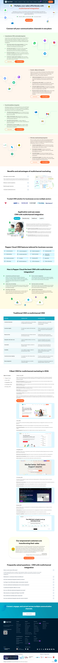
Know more (9, 61)
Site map (53, 661)
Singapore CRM (18, 624)
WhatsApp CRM (27, 623)
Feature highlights (36, 623)
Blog (34, 624)
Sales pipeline (27, 627)
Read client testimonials (29, 558)
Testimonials (18, 631)
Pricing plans (35, 638)
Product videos (36, 627)
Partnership (44, 627)
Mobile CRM (26, 628)
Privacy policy (18, 628)
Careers (28, 1)
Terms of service (18, 632)
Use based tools (27, 642)
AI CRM (26, 624)
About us (17, 623)
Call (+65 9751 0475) (46, 623)
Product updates (36, 631)
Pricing (31, 1)
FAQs (34, 632)
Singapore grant (36, 628)
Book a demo (29, 20)
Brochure (35, 633)
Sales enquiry (44, 624)
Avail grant (35, 639)
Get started (29, 614)
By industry (26, 639)
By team (26, 638)
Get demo (50, 1)
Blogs (24, 1)
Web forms (26, 631)
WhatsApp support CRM (28, 633)
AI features (27, 643)
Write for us (44, 628)
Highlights (39, 1)
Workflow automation (28, 632)
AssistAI (16, 1)
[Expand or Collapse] (28, 176)
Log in (45, 1)
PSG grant (35, 1)
